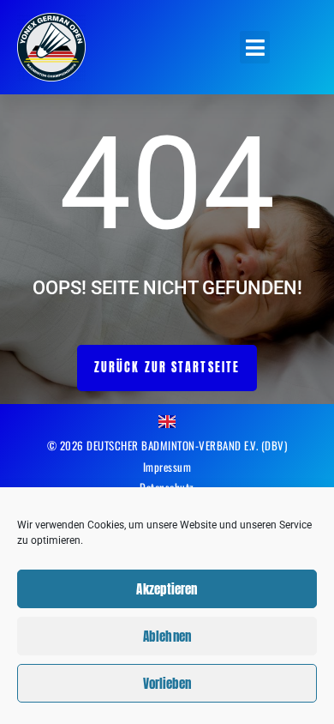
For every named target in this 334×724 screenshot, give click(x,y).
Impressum (167, 466)
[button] (255, 47)
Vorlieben (167, 683)
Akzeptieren (166, 589)
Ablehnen (167, 636)
